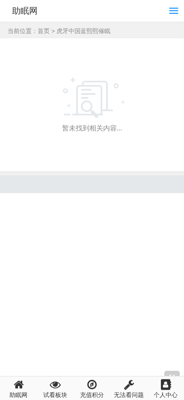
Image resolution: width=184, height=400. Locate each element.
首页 (44, 30)
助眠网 (25, 10)
